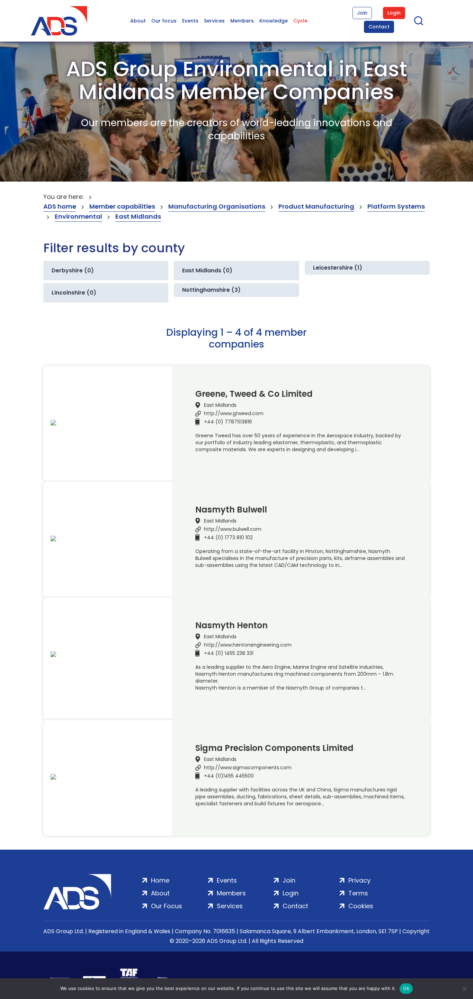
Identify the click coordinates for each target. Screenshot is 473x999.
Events (190, 20)
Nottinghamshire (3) (211, 290)
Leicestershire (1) (337, 268)
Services (214, 20)
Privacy (359, 880)
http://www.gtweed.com (234, 413)
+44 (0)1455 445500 (229, 775)
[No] (464, 988)
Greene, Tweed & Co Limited (254, 394)
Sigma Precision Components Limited (274, 748)
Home (160, 880)
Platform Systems (396, 206)
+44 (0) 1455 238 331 (228, 653)
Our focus (164, 20)
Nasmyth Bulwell (231, 510)
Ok (406, 988)
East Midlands (138, 216)
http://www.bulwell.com (232, 529)
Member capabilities (122, 206)
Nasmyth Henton (231, 625)
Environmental (78, 216)
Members (242, 20)
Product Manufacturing (316, 206)
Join (362, 12)
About (138, 20)
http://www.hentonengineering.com (248, 644)
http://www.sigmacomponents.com (248, 767)
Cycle (300, 20)
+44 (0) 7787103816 (228, 421)
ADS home (59, 206)
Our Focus (166, 906)
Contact (379, 26)
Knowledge (273, 20)
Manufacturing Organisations (216, 206)
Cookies (360, 906)
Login (394, 12)
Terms (358, 893)
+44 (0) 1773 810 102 (228, 537)
